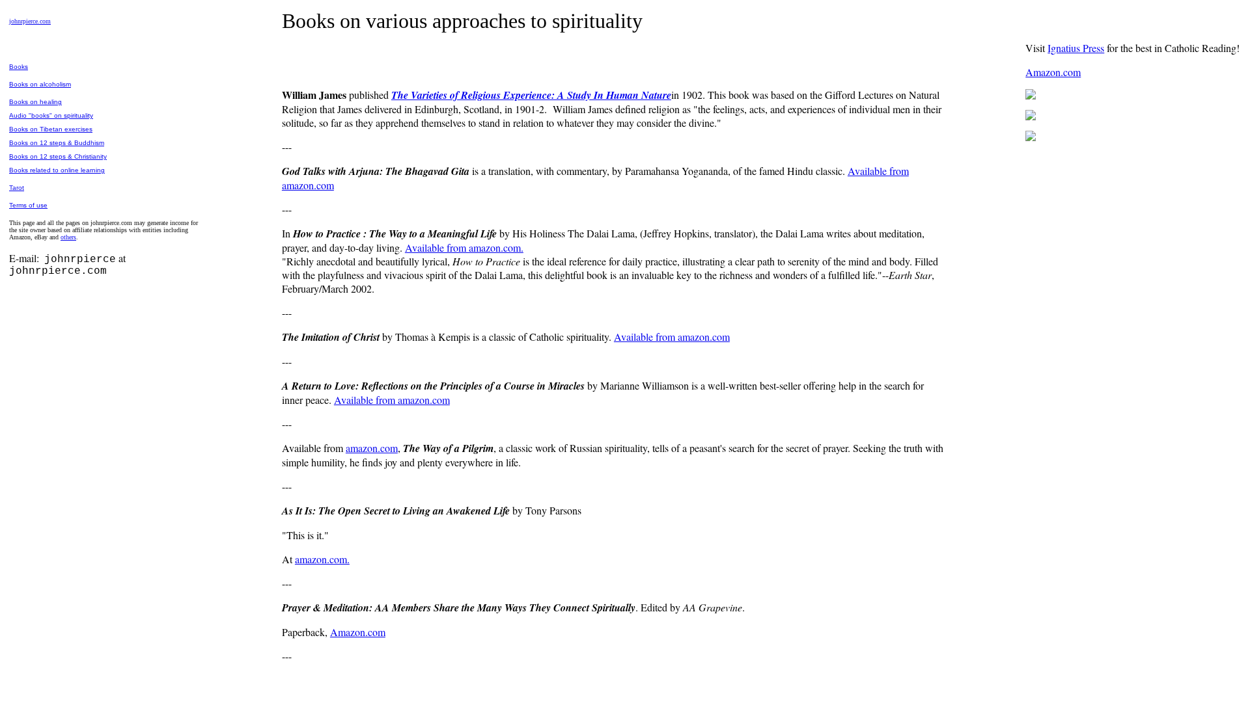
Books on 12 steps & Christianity (58, 156)
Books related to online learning (57, 170)
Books (18, 66)
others (68, 237)
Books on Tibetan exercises (50, 129)
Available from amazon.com (672, 336)
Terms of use (28, 205)
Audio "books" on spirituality (51, 115)
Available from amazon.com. (464, 247)
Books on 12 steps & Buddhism (56, 142)
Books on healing (35, 101)
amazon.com (372, 448)
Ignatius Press (1076, 48)
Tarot (16, 187)
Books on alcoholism (40, 84)
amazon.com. (322, 559)
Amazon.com (357, 632)
